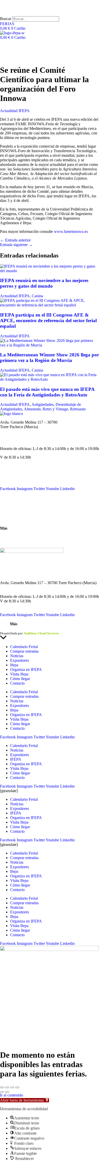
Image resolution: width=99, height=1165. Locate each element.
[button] (24, 1100)
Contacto (7, 502)
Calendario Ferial (14, 470)
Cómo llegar (10, 519)
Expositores (19, 660)
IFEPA (5, 479)
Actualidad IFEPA (15, 111)
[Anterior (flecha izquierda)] (2, 1092)
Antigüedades (42, 404)
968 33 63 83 (10, 431)
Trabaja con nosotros (16, 541)
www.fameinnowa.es (71, 231)
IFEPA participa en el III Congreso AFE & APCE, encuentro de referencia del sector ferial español (48, 320)
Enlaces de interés (14, 537)
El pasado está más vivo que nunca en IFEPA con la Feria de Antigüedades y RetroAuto (47, 392)
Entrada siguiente (16, 244)
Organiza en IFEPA (16, 484)
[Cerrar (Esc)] (17, 1087)
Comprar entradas (24, 651)
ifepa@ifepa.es (12, 440)
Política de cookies (66, 629)
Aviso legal (7, 629)
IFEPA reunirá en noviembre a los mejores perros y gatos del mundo (44, 283)
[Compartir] (12, 1087)
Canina (37, 296)
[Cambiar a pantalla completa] (7, 1087)
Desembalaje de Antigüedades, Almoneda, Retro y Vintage (40, 406)
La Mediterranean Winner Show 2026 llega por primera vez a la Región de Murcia (49, 357)
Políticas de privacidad (34, 629)
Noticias (6, 475)
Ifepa (14, 665)
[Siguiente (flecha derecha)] (7, 1092)
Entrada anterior (15, 240)
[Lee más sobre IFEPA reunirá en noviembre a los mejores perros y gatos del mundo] (49, 271)
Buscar (5, 18)
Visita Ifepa (19, 674)
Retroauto (78, 409)
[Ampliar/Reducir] (2, 1087)
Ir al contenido (11, 1095)
